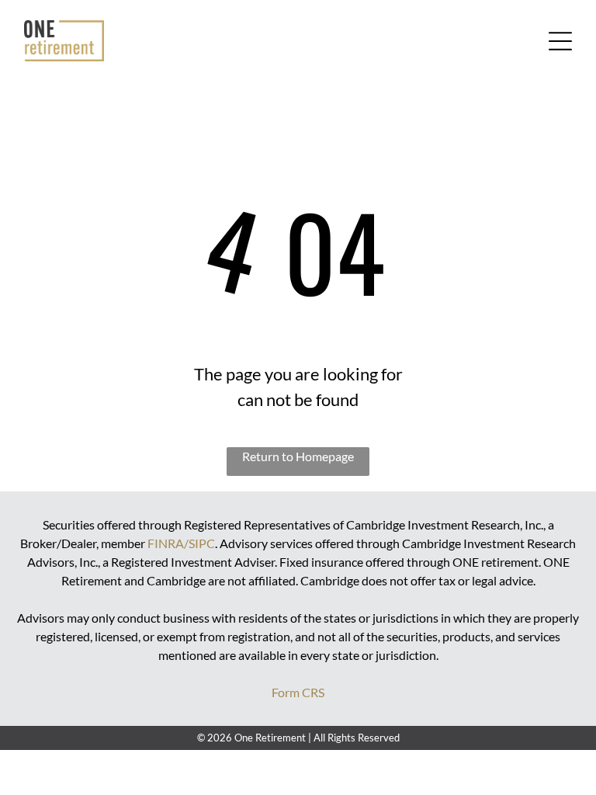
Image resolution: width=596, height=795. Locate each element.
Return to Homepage (298, 456)
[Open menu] (560, 41)
